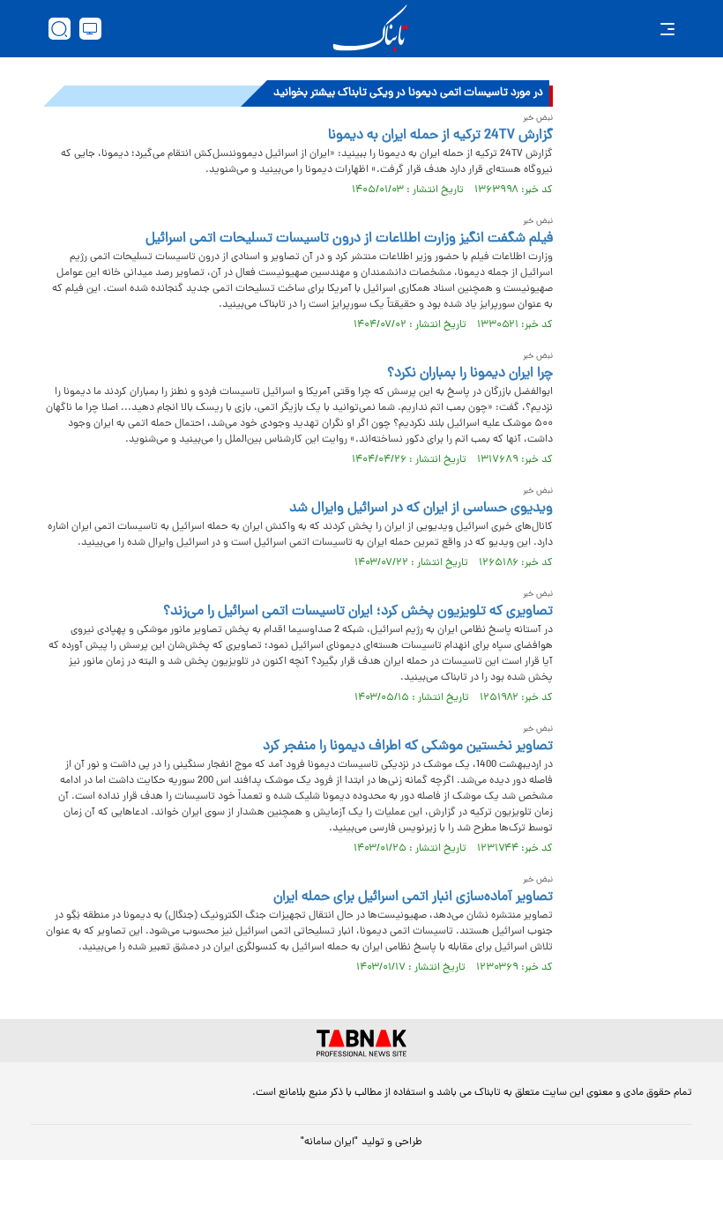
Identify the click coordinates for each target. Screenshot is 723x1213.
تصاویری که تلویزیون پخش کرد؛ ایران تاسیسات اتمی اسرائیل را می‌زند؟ (358, 611)
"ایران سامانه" (329, 1142)
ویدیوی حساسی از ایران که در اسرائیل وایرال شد (421, 508)
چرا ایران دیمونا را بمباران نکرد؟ (470, 373)
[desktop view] (90, 29)
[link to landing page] (370, 28)
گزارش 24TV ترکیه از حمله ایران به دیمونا (440, 135)
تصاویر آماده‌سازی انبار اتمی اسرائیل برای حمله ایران (413, 897)
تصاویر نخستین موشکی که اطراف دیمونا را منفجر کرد (408, 746)
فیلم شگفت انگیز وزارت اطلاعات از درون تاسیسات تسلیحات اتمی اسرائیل (349, 238)
